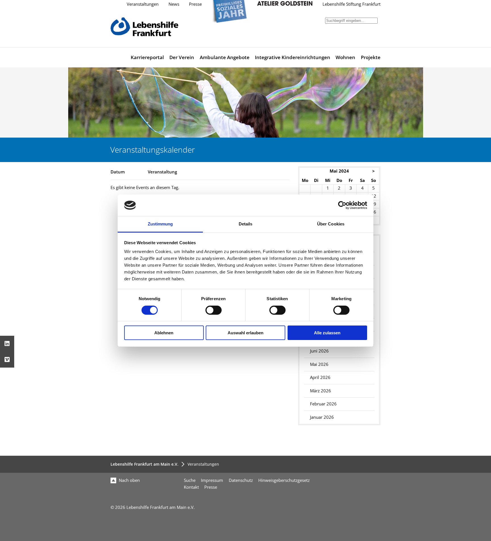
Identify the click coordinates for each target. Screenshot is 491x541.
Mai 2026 (319, 364)
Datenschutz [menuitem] (241, 480)
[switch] (213, 310)
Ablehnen (163, 332)
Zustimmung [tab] (160, 223)
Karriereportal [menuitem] (147, 57)
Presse (195, 4)
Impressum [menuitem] (212, 480)
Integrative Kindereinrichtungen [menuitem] (292, 57)
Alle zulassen (327, 332)
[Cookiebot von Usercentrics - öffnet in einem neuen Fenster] (342, 205)
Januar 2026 (322, 417)
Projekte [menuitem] (370, 57)
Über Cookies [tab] (330, 223)
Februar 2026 (323, 404)
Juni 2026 (319, 351)
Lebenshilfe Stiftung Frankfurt (351, 4)
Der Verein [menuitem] (181, 57)
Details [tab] (246, 223)
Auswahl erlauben (245, 332)
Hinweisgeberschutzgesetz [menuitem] (284, 480)
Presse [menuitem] (210, 487)
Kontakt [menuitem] (191, 487)
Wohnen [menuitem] (345, 57)
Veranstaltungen (143, 4)
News (173, 4)
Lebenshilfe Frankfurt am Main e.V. (144, 464)
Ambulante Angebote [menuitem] (224, 57)
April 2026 (320, 377)
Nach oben (129, 480)
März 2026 (320, 391)
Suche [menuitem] (189, 480)
